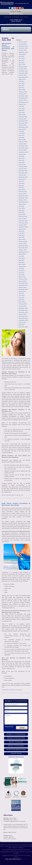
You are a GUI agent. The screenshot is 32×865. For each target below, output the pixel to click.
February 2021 (23, 91)
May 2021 (21, 85)
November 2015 (23, 223)
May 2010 (21, 324)
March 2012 (22, 302)
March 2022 (22, 64)
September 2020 (23, 102)
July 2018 (21, 156)
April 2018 (21, 162)
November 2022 (23, 48)
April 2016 (21, 212)
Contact (4, 683)
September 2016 (23, 202)
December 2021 (23, 71)
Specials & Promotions (16, 738)
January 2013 (22, 281)
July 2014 (21, 256)
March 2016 (22, 214)
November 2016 (23, 198)
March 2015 (22, 239)
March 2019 (22, 139)
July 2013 (21, 268)
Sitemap (21, 847)
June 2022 (22, 58)
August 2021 (22, 79)
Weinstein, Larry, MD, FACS (7, 844)
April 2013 (21, 275)
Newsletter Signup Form (16, 749)
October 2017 (22, 175)
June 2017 (22, 183)
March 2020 (22, 114)
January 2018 (22, 168)
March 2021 (22, 89)
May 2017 (21, 185)
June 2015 (22, 233)
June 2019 (22, 133)
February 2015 (23, 241)
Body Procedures (10, 689)
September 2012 (23, 289)
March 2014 (22, 264)
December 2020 (23, 96)
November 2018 (23, 148)
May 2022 (21, 60)
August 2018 (22, 154)
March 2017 (22, 189)
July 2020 (21, 106)
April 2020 (21, 112)
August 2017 (22, 179)
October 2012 (22, 287)
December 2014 (23, 245)
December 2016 (23, 196)
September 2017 (23, 177)
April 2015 (21, 237)
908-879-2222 (16, 13)
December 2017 (23, 170)
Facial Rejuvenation (10, 495)
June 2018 (22, 158)
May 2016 (21, 210)
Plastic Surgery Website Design (12, 859)
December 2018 (23, 146)
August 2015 (22, 229)
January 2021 (22, 94)
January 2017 (22, 193)
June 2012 (22, 295)
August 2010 (22, 322)
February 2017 (23, 191)
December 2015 (23, 220)
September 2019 (23, 127)
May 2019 (21, 135)
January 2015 (22, 243)
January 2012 (22, 306)
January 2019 (22, 144)
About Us (17, 844)
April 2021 (21, 87)
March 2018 (22, 164)
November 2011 (23, 310)
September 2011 (23, 312)
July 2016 (21, 206)
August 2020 (22, 104)
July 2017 (21, 181)
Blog (20, 846)
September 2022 (23, 52)
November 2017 (23, 173)
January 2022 (22, 69)
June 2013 (22, 270)
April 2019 (21, 137)
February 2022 (23, 67)
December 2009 (23, 327)
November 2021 (23, 73)
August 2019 (22, 129)
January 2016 (22, 218)
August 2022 (22, 54)
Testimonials (8, 846)
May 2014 (21, 260)
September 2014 (23, 252)
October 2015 (22, 225)
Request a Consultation (16, 734)
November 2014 (23, 247)
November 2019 (23, 123)
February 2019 (23, 141)
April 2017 (21, 187)
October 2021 (22, 75)
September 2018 (23, 152)
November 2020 (23, 98)
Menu (6, 29)
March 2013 (22, 277)
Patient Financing (16, 742)
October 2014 (22, 250)
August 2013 (22, 266)
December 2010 (23, 316)
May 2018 (21, 160)
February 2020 (23, 116)
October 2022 (22, 50)
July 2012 (21, 293)
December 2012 (23, 283)
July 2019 (21, 131)
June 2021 (22, 83)
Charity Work (16, 753)
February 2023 (23, 42)
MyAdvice (24, 859)
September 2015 (23, 227)
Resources (15, 847)
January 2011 (22, 314)
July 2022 (21, 56)
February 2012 (23, 304)
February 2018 (23, 166)
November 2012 (23, 285)
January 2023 (22, 44)
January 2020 (22, 119)
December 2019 (23, 121)
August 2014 (22, 254)
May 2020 (21, 110)
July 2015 (21, 231)
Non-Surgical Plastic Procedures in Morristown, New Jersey (8, 47)
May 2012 (21, 297)
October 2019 (22, 125)
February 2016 (23, 216)
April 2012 (21, 299)
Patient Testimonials (16, 746)
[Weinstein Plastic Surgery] (16, 757)
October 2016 (22, 200)
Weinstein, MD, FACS (16, 4)
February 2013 (23, 279)
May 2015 (21, 235)
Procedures (23, 844)
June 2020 (22, 108)
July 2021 (21, 81)
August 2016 (22, 204)
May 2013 (21, 272)
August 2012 (22, 291)
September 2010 (23, 320)
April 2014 (21, 262)
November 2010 (23, 318)
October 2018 (22, 150)
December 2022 (23, 46)
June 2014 (22, 258)
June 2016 (22, 208)
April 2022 (21, 62)
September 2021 (23, 77)
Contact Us (14, 846)
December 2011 (23, 308)
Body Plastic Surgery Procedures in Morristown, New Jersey (16, 504)
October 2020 (22, 100)
